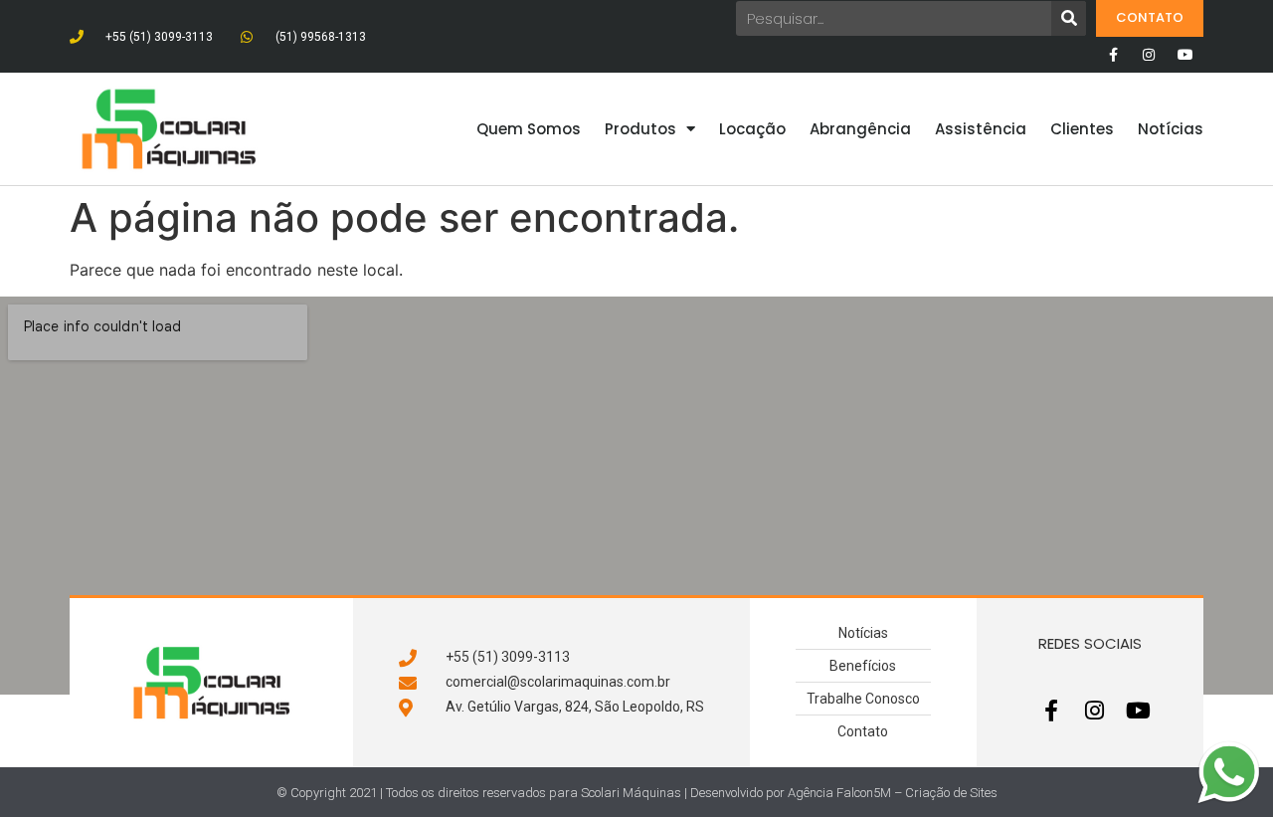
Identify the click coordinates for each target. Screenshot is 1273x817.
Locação (752, 128)
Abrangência (860, 128)
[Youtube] (1185, 55)
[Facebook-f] (1113, 55)
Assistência (980, 128)
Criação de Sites (951, 792)
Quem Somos (528, 128)
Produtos (640, 128)
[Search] (1068, 18)
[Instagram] (1149, 55)
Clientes (1082, 128)
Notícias (1170, 128)
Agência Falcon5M (839, 792)
